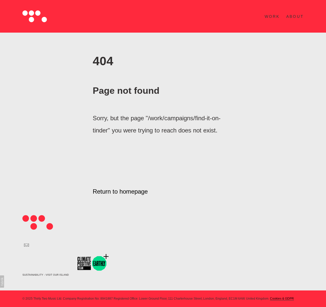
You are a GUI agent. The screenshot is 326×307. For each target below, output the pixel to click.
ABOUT (295, 16)
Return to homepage (120, 191)
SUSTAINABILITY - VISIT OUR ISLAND (46, 274)
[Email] (26, 245)
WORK (272, 16)
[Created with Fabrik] (2, 281)
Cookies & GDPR (282, 298)
